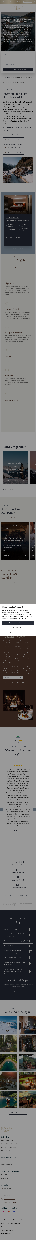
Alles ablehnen (18, 632)
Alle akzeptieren (18, 623)
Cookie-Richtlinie (23, 618)
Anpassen (18, 627)
